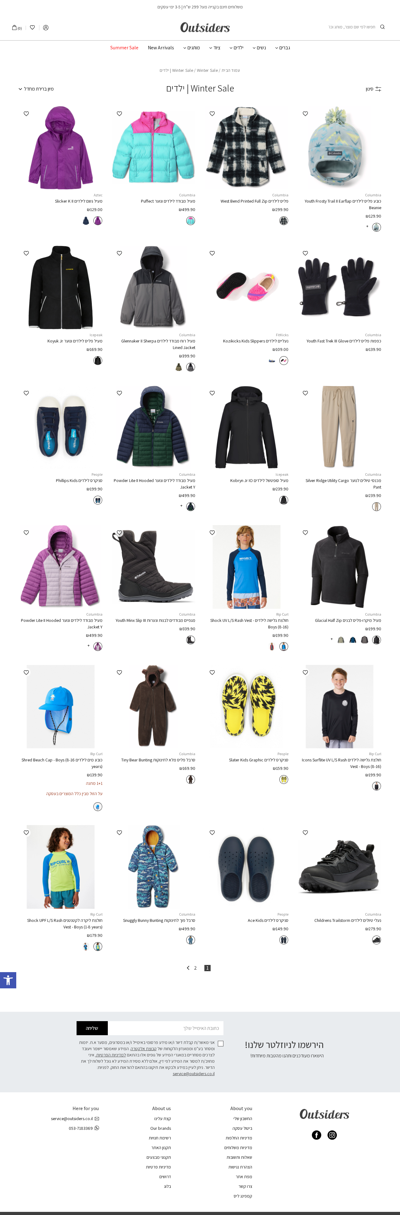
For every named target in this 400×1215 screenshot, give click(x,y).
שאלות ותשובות (239, 1157)
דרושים (165, 1176)
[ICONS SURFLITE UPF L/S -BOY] (340, 707)
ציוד (216, 48)
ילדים (238, 48)
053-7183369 (81, 1128)
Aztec (98, 195)
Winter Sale (182, 70)
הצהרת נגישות (240, 1167)
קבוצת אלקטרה (144, 1048)
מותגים (194, 48)
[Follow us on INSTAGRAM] (332, 1135)
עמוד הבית (231, 70)
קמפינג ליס (243, 1196)
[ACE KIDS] (246, 867)
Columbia (373, 195)
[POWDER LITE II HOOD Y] (154, 427)
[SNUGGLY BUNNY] (154, 867)
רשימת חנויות (160, 1138)
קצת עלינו (162, 1118)
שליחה (92, 1028)
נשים (261, 48)
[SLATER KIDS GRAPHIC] (246, 707)
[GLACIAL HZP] (340, 567)
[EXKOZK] (246, 287)
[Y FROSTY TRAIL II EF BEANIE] (340, 148)
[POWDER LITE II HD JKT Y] (60, 567)
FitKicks (282, 334)
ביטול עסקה (242, 1128)
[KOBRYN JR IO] (246, 427)
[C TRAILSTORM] (340, 867)
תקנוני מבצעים (159, 1157)
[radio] (376, 227)
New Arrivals (161, 48)
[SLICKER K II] (60, 148)
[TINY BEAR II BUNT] (154, 707)
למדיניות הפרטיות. (110, 1055)
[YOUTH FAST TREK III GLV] (340, 287)
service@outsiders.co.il (194, 1073)
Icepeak (96, 334)
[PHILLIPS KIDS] (60, 427)
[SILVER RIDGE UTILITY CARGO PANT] (340, 427)
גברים (284, 48)
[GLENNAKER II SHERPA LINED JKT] (154, 287)
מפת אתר (244, 1176)
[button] (8, 980)
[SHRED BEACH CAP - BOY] (60, 707)
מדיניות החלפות (239, 1138)
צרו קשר (245, 1186)
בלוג (167, 1186)
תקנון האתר (161, 1147)
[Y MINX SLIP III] (154, 567)
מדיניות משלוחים (238, 1147)
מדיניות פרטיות (158, 1167)
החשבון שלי (242, 1118)
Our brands (160, 1128)
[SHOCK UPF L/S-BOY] (246, 567)
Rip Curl (282, 614)
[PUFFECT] (154, 148)
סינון (369, 89)
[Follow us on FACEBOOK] (316, 1135)
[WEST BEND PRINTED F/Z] (246, 148)
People (97, 474)
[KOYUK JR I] (60, 287)
